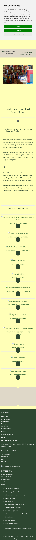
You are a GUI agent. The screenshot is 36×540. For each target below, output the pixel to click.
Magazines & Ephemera (18, 318)
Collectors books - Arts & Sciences (18, 250)
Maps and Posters (18, 264)
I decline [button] (18, 30)
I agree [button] (18, 26)
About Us (4, 482)
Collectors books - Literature (18, 305)
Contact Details (5, 479)
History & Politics (18, 277)
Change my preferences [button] (18, 34)
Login (2, 459)
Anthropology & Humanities (18, 237)
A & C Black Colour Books (18, 223)
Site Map (3, 461)
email (13, 157)
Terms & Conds (5, 454)
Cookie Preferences (7, 474)
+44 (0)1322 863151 (7, 434)
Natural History (18, 347)
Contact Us (4, 456)
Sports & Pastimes (18, 361)
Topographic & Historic (18, 375)
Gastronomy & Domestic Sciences (18, 291)
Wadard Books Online (7, 477)
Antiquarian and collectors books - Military (18, 333)
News (3, 484)
